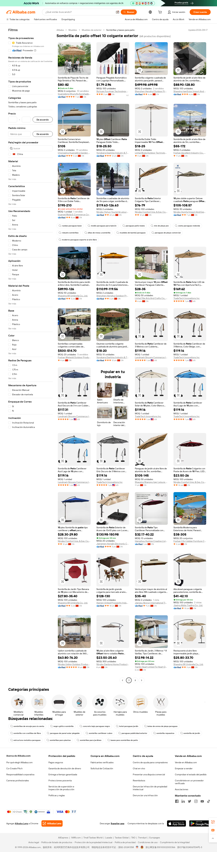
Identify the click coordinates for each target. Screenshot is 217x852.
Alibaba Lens (21, 823)
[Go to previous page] (122, 680)
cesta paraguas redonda (189, 226)
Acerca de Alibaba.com (18, 755)
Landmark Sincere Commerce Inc (151, 357)
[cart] (160, 12)
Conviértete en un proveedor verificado (189, 782)
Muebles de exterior (92, 30)
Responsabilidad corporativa (20, 774)
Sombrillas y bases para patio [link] (120, 30)
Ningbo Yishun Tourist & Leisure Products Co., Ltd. (112, 212)
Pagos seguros (55, 762)
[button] (117, 12)
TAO (133, 837)
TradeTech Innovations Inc (186, 298)
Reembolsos (139, 780)
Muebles (72, 30)
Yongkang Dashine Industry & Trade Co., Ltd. (112, 153)
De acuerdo (43, 119)
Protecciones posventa (60, 780)
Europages (154, 837)
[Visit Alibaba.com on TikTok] (208, 801)
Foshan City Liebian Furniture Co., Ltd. (189, 541)
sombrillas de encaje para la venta (29, 726)
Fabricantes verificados (102, 762)
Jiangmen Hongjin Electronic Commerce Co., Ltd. (112, 543)
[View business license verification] (137, 847)
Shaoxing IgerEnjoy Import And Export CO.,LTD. (189, 91)
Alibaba (60, 30)
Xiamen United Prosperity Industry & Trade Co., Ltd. (112, 603)
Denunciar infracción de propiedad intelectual (150, 788)
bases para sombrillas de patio (124, 740)
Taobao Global (122, 837)
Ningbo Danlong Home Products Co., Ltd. (112, 664)
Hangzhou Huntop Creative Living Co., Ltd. (151, 541)
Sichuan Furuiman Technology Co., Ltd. (112, 91)
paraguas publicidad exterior (134, 733)
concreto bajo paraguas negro (96, 726)
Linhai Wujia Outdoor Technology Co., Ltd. (151, 153)
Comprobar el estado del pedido (191, 774)
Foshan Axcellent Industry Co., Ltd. (189, 153)
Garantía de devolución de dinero (64, 768)
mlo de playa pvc (161, 226)
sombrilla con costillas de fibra (27, 733)
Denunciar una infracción (145, 795)
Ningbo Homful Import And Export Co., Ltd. (189, 212)
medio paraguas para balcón (103, 226)
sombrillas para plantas (60, 740)
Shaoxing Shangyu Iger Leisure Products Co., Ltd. (151, 482)
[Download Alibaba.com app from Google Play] (200, 823)
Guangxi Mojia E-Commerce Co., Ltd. (74, 214)
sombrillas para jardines (90, 740)
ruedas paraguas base (72, 226)
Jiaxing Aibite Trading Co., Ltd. (188, 605)
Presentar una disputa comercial (149, 774)
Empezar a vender (184, 768)
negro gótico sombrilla (63, 726)
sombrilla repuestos (165, 733)
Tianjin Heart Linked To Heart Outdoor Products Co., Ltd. (151, 667)
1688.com (76, 837)
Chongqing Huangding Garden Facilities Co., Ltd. (74, 153)
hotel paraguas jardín (128, 726)
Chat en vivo (139, 768)
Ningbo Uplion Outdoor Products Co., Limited (74, 664)
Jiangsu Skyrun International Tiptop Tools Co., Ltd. (151, 603)
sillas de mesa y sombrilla (99, 233)
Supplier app (117, 823)
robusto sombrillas (70, 233)
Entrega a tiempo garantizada (62, 774)
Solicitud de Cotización (102, 768)
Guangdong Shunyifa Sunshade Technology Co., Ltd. (74, 94)
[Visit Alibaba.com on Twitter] (189, 801)
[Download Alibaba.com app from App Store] (176, 823)
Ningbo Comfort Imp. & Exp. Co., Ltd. (151, 212)
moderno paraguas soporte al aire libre (79, 240)
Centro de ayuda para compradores (150, 762)
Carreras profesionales (17, 780)
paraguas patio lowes (135, 226)
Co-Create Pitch (14, 768)
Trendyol (142, 837)
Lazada (108, 837)
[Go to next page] (141, 680)
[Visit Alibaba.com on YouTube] (202, 801)
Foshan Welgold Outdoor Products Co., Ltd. (74, 357)
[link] (213, 822)
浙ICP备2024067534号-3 (189, 847)
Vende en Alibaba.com (186, 762)
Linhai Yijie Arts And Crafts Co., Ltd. (151, 298)
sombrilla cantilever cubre (100, 733)
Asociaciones (181, 789)
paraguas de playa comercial (168, 233)
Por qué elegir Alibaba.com (19, 762)
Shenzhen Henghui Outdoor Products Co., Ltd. (151, 91)
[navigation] (30, 355)
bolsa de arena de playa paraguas (162, 726)
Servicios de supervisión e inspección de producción (61, 788)
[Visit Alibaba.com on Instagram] (196, 801)
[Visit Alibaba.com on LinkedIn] (183, 801)
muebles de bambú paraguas (133, 233)
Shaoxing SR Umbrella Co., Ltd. (73, 295)
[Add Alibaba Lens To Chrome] (52, 823)
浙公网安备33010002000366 (160, 847)
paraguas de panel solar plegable (65, 733)
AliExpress (63, 837)
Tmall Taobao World (92, 837)
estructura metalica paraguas (27, 740)
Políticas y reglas (56, 795)
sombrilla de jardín (191, 733)
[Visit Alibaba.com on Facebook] (177, 801)
